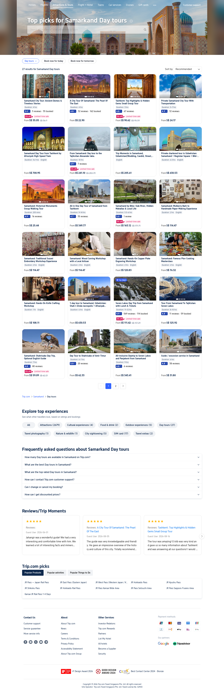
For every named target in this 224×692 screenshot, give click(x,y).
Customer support (32, 623)
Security (102, 654)
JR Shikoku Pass (32, 588)
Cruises (130, 5)
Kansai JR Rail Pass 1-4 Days (38, 594)
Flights (44, 5)
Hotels (32, 5)
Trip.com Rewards (106, 628)
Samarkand (38, 396)
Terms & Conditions (70, 638)
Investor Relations (106, 623)
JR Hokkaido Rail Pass (70, 588)
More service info (32, 633)
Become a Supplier (107, 648)
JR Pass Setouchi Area (141, 588)
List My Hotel (104, 638)
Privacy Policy (67, 643)
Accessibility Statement (72, 648)
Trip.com (26, 396)
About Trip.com (68, 623)
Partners (102, 633)
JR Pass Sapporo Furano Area (180, 588)
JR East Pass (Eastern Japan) (73, 582)
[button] (154, 5)
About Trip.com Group (71, 654)
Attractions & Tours (63, 5)
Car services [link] (115, 5)
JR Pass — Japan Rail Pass (37, 582)
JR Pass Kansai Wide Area (107, 588)
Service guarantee (32, 628)
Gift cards (143, 5)
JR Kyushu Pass (173, 582)
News (63, 628)
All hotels (102, 643)
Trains (101, 5)
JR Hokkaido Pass (139, 582)
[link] (192, 5)
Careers (64, 633)
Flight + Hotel (85, 5)
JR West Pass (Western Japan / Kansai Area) (113, 582)
